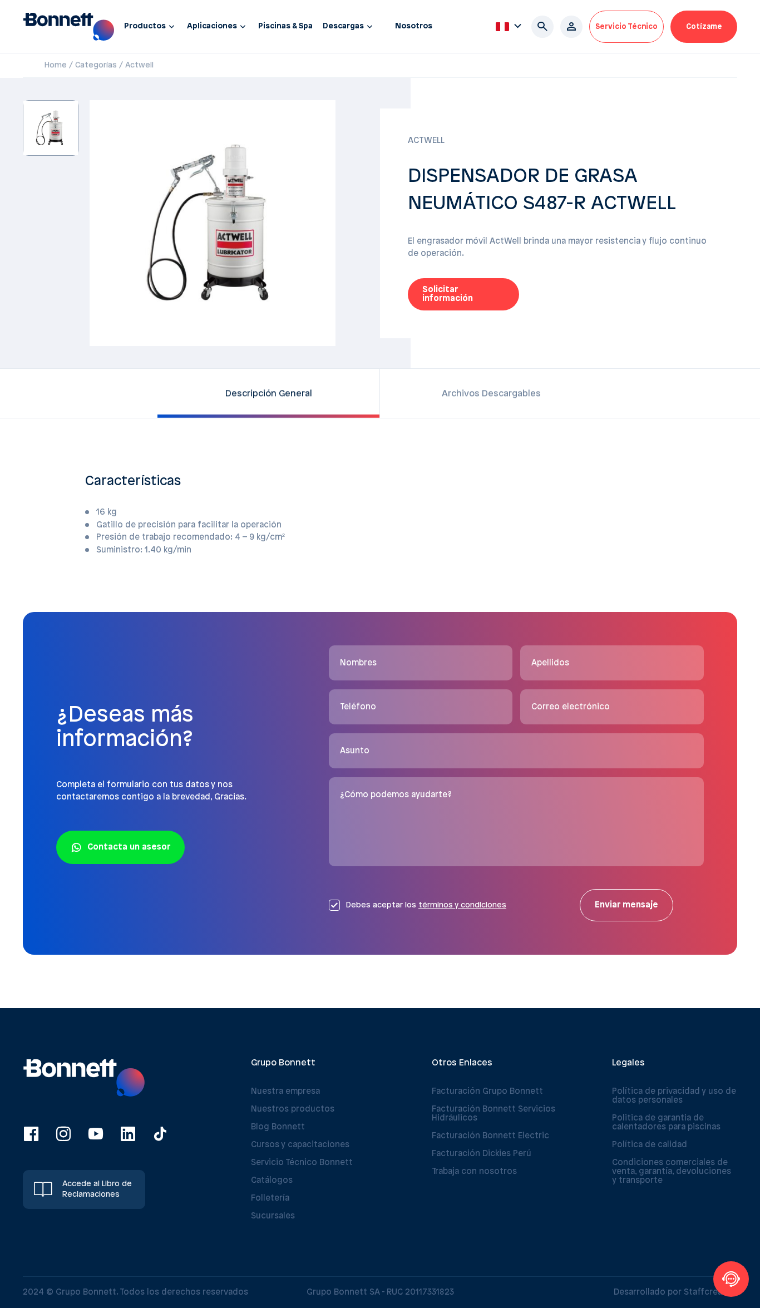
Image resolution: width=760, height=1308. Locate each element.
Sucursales (273, 1216)
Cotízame (704, 27)
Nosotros (413, 26)
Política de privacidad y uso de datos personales (674, 1096)
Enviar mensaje (626, 905)
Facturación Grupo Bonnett (487, 1091)
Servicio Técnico (626, 27)
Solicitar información (447, 294)
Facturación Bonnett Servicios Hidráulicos (493, 1114)
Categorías (96, 65)
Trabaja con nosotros (474, 1171)
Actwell (139, 65)
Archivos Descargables (491, 393)
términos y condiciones (462, 905)
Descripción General (268, 393)
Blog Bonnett (278, 1127)
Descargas (343, 26)
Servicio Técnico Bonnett (302, 1162)
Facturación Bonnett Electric (490, 1136)
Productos (145, 26)
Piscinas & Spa (285, 26)
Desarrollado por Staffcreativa (675, 1292)
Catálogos (272, 1180)
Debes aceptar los (426, 905)
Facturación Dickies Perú (481, 1153)
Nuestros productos (292, 1109)
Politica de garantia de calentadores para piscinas (666, 1123)
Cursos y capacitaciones (300, 1145)
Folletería (270, 1198)
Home (56, 65)
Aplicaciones (212, 26)
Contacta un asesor (128, 847)
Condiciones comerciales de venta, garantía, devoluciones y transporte (671, 1171)
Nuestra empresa (285, 1091)
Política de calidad (649, 1145)
